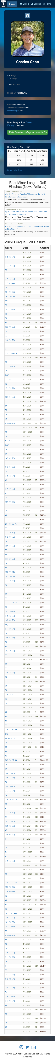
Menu (12, 4)
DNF (7, 301)
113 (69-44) (10, 283)
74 (6, 331)
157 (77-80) (10, 502)
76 (6, 449)
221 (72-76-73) (11, 603)
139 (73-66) (10, 826)
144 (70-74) (10, 629)
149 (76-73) (10, 786)
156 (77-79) (10, 546)
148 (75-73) (10, 673)
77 (6, 393)
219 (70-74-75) (11, 799)
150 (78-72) (10, 887)
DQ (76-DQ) (10, 738)
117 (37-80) (10, 559)
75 (6, 314)
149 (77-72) (10, 918)
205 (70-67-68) (11, 760)
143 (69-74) (10, 979)
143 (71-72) (10, 926)
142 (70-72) (10, 537)
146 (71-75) (10, 778)
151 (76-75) (10, 366)
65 (6, 322)
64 (6, 905)
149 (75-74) (10, 257)
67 (6, 756)
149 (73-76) (10, 861)
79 (6, 371)
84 (6, 1005)
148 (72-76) (10, 773)
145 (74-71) (10, 988)
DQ (6, 624)
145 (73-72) (10, 309)
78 (6, 287)
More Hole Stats (14, 170)
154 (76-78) (10, 292)
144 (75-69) (10, 957)
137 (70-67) (10, 533)
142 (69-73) (10, 620)
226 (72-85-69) (11, 729)
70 (6, 541)
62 (6, 856)
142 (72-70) (10, 821)
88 (6, 567)
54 (6, 852)
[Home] (3, 3)
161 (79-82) (10, 922)
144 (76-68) (10, 581)
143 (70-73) (10, 266)
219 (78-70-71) (11, 694)
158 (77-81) (10, 572)
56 (6, 406)
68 (6, 515)
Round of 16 (10, 423)
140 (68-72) (10, 834)
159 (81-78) (10, 637)
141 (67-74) (10, 1001)
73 (6, 261)
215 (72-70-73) (11, 883)
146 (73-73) (10, 279)
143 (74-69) (10, 467)
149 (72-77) (10, 616)
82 (6, 493)
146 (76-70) (10, 489)
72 (6, 305)
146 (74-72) (10, 340)
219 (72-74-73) (11, 353)
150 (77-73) (10, 996)
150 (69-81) (10, 891)
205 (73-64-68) (11, 913)
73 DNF (8, 379)
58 (6, 585)
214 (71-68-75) (11, 524)
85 (6, 721)
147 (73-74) (10, 791)
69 (6, 480)
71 (6, 519)
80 (6, 554)
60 (6, 931)
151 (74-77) (10, 397)
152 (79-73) (10, 651)
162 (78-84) (10, 296)
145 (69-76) (10, 458)
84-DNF (8, 441)
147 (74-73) (10, 611)
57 (6, 659)
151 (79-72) (10, 388)
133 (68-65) (10, 327)
